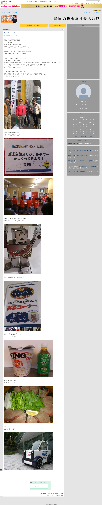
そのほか (5, 3)
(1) (14, 32)
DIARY (9, 13)
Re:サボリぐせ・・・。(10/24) (84, 161)
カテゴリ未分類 (13, 35)
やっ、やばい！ (8, 32)
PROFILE (14, 13)
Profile (83, 81)
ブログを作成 (91, 3)
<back (76, 136)
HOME (3, 13)
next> (91, 136)
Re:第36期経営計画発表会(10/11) (88, 166)
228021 (96, 10)
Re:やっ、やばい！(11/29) (83, 150)
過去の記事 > (57, 25)
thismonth (83, 136)
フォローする (83, 109)
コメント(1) (49, 495)
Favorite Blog (83, 140)
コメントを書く (58, 495)
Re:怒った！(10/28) (81, 155)
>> (78, 3)
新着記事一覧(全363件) (33, 25)
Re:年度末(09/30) (81, 171)
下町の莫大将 (71, 150)
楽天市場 (98, 3)
